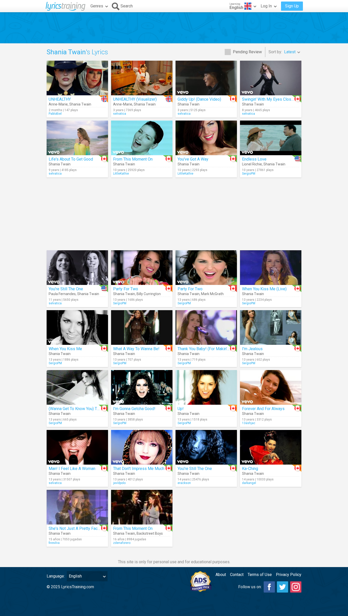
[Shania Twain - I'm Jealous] (270, 327)
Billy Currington (149, 294)
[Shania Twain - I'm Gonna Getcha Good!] (141, 387)
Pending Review (247, 51)
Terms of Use (260, 574)
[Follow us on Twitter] (282, 587)
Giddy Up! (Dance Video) (199, 99)
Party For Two (125, 288)
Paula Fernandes (62, 294)
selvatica (119, 113)
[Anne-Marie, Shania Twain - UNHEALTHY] (77, 78)
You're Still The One (66, 288)
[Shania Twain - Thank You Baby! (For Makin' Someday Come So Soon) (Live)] (206, 327)
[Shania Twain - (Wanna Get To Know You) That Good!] (77, 387)
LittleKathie (121, 173)
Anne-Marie (58, 104)
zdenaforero (121, 543)
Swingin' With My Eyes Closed (269, 99)
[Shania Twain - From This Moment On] (141, 138)
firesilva (54, 543)
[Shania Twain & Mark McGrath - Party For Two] (206, 267)
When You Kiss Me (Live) (264, 288)
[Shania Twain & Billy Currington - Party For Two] (141, 267)
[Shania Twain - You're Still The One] (206, 447)
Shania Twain (80, 104)
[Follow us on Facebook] (269, 587)
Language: (56, 576)
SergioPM (248, 173)
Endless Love (254, 159)
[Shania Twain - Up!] (206, 387)
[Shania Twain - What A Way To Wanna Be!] (141, 327)
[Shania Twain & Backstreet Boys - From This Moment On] (141, 507)
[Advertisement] (174, 27)
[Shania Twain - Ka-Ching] (270, 447)
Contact (237, 574)
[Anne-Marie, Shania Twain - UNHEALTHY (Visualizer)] (141, 78)
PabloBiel (55, 113)
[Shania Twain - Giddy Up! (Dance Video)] (206, 78)
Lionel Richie (252, 164)
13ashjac (248, 423)
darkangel (249, 483)
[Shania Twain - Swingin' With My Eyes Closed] (270, 78)
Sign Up (292, 6)
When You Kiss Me (65, 348)
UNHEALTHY (60, 99)
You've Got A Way (193, 159)
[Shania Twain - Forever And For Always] (270, 387)
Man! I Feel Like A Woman (72, 468)
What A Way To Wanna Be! (136, 348)
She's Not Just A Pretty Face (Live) (80, 528)
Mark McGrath (212, 294)
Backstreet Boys (150, 533)
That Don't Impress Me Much (138, 468)
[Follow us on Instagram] (295, 587)
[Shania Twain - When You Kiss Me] (77, 327)
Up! (181, 408)
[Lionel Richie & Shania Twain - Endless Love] (270, 138)
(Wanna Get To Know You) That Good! (81, 408)
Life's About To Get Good (71, 159)
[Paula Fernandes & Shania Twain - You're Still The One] (77, 267)
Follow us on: (250, 586)
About (221, 574)
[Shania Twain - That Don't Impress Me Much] (141, 447)
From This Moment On (133, 159)
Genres (96, 6)
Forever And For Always (263, 408)
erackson (184, 483)
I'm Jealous (252, 348)
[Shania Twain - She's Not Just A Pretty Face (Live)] (77, 507)
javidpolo (119, 483)
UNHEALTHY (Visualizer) (135, 99)
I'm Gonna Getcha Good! (134, 408)
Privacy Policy (288, 574)
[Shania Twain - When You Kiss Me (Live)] (270, 267)
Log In (266, 6)
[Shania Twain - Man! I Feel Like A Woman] (77, 447)
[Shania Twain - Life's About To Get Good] (77, 138)
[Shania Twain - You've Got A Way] (206, 138)
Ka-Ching (250, 468)
